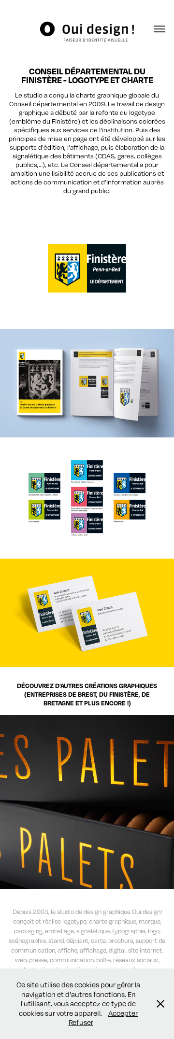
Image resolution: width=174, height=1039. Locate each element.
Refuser (81, 1022)
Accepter (123, 1013)
